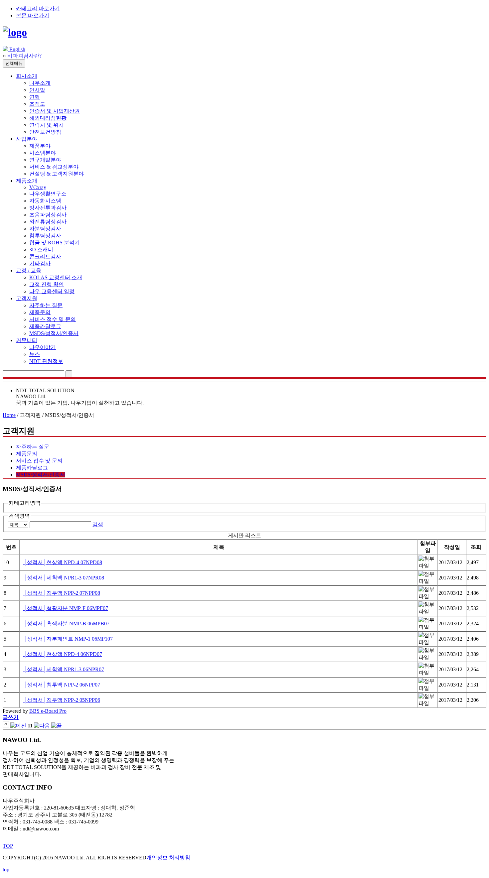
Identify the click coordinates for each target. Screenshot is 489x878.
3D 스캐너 (41, 249)
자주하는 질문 (46, 305)
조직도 (37, 104)
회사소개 (26, 76)
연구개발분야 (45, 160)
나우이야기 (42, 347)
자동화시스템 (45, 200)
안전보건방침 (45, 132)
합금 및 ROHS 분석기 (54, 242)
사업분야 (26, 139)
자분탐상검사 (45, 228)
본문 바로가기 (32, 15)
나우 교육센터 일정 (52, 291)
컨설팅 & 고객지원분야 (56, 174)
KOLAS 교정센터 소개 (55, 277)
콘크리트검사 (45, 256)
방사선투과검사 (48, 207)
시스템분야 (42, 153)
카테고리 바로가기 (38, 8)
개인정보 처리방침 (168, 857)
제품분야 (40, 146)
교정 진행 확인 (46, 284)
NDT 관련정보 (46, 361)
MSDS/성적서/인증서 (54, 333)
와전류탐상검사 (48, 221)
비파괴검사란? (24, 56)
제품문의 (40, 312)
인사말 (37, 90)
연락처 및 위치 (46, 125)
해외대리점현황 (48, 118)
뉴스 (34, 354)
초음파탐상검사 (48, 214)
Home (9, 415)
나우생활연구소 (48, 193)
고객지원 (26, 298)
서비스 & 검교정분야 (54, 167)
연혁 (34, 97)
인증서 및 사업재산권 (54, 111)
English (16, 49)
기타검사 (40, 263)
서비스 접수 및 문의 (52, 319)
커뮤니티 (26, 340)
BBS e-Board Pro (48, 711)
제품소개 (26, 181)
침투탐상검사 (45, 235)
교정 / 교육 (28, 270)
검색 (97, 524)
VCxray (37, 187)
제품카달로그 (45, 326)
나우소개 (40, 83)
